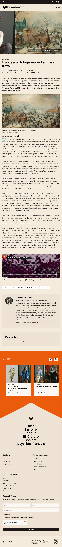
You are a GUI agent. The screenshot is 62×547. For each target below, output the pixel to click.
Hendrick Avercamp (32, 287)
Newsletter (6, 2)
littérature (31, 436)
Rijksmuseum (45, 287)
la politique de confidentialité (27, 517)
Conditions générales (9, 486)
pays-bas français (31, 443)
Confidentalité (7, 488)
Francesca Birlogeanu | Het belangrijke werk (25, 280)
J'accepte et (19, 517)
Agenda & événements (9, 483)
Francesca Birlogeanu (10, 70)
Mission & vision (37, 464)
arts (31, 426)
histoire (31, 429)
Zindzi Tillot (9, 390)
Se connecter (50, 2)
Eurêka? (38, 73)
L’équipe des (39, 466)
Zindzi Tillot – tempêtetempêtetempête (15, 387)
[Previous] (50, 359)
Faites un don (6, 461)
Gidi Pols (36, 393)
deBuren (5, 280)
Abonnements (7, 459)
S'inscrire (31, 529)
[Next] (56, 359)
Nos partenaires (7, 464)
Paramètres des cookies (9, 491)
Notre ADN (36, 459)
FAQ (4, 478)
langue (31, 433)
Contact (35, 469)
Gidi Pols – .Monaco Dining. (45, 386)
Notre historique (37, 461)
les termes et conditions (14, 517)
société (31, 440)
